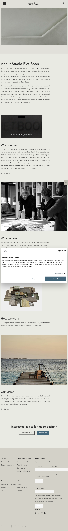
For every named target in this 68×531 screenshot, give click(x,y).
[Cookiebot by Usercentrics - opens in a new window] (58, 251)
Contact (19, 491)
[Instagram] (42, 513)
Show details (58, 273)
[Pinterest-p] (36, 513)
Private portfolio (6, 462)
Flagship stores (22, 465)
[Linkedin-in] (45, 513)
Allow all (55, 279)
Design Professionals (23, 471)
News (2, 491)
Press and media (22, 487)
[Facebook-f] (39, 513)
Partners (3, 487)
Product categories (23, 462)
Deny (33, 279)
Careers (19, 484)
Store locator (21, 468)
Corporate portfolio (7, 465)
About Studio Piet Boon (8, 484)
